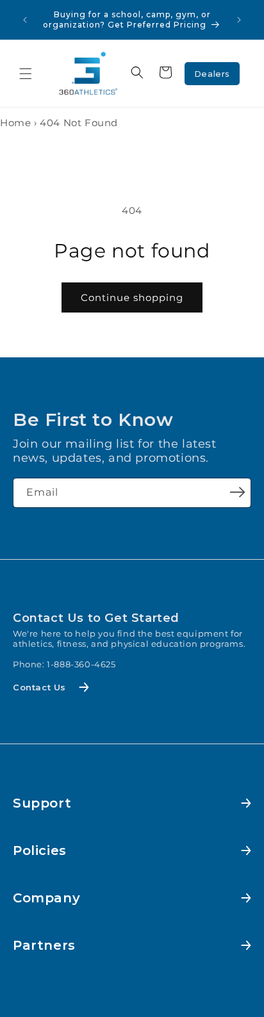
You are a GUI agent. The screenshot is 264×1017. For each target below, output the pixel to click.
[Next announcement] (239, 20)
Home (15, 123)
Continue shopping (132, 297)
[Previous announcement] (25, 20)
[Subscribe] (237, 492)
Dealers (212, 74)
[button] (26, 74)
